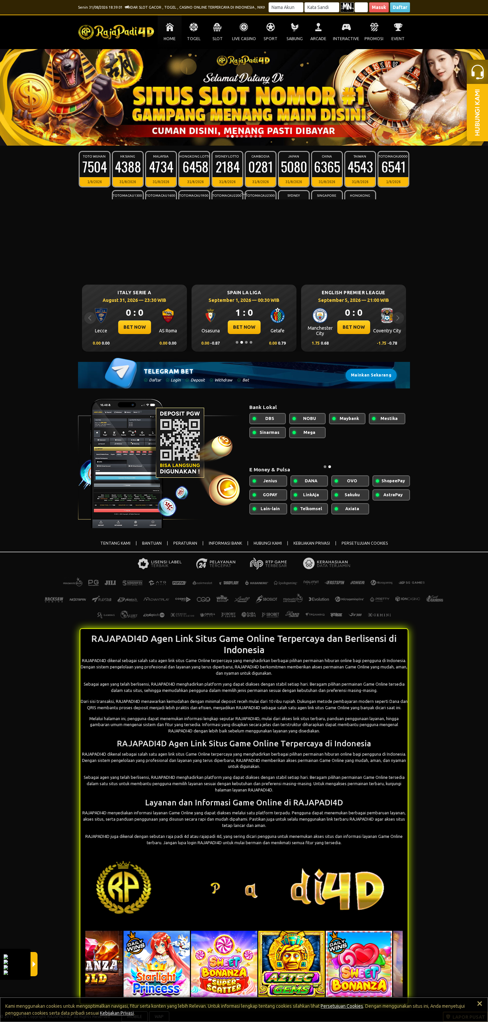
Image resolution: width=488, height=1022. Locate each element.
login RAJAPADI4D (204, 842)
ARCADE (318, 38)
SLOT (217, 38)
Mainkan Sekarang (371, 375)
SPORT (271, 38)
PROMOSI (374, 38)
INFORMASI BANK (225, 543)
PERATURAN (185, 543)
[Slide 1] (227, 136)
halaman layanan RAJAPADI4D (243, 789)
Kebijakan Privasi (117, 1013)
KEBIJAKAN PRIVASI (311, 543)
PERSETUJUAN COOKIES (365, 543)
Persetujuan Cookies (342, 1006)
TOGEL (194, 38)
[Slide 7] (255, 136)
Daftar (400, 7)
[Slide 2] (232, 136)
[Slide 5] (246, 136)
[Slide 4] (241, 136)
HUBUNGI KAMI (268, 543)
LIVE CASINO (244, 38)
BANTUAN (152, 543)
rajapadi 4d (210, 836)
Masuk (379, 7)
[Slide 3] (237, 136)
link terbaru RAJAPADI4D (350, 819)
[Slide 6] (251, 136)
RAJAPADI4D (163, 684)
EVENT (398, 38)
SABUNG (294, 38)
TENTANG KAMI (115, 543)
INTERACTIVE (346, 38)
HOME (170, 38)
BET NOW (134, 327)
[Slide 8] (260, 136)
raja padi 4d (177, 836)
